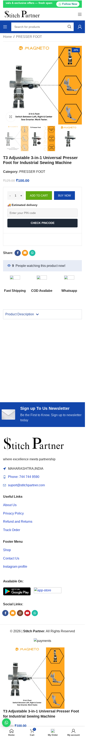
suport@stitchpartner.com (26, 485)
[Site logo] (22, 14)
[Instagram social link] (20, 613)
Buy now (64, 195)
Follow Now (69, 4)
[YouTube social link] (27, 613)
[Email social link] (25, 253)
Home (7, 36)
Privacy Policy (13, 513)
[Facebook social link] (18, 253)
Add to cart (39, 195)
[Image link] (33, 443)
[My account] (80, 27)
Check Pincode (42, 223)
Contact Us (11, 558)
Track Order (11, 530)
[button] (6, 722)
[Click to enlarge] (10, 116)
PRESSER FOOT (29, 36)
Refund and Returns (17, 521)
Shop (7, 550)
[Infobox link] (69, 284)
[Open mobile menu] (80, 14)
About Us (10, 505)
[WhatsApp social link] (32, 253)
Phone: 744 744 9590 (23, 477)
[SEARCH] (69, 26)
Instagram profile (15, 566)
